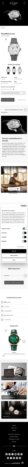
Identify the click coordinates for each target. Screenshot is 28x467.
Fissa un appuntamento (7, 100)
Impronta (14, 441)
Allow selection (14, 255)
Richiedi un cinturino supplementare (14, 282)
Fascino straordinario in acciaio (14, 110)
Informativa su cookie (14, 439)
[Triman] (22, 463)
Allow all (14, 251)
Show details (21, 246)
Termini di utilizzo (14, 436)
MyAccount (14, 428)
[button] (25, 110)
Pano (3, 27)
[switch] (24, 233)
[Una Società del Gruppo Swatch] (12, 463)
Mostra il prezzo (22, 100)
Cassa (7, 306)
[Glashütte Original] (14, 3)
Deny (14, 260)
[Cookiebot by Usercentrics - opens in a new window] (20, 206)
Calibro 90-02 (9, 315)
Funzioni (8, 302)
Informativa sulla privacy (14, 434)
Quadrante (9, 311)
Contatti (14, 425)
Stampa (14, 430)
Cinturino (8, 319)
